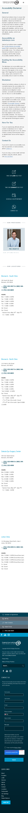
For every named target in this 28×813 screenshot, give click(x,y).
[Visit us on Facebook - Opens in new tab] (1, 635)
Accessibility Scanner (13, 103)
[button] (23, 2)
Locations (4, 789)
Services (3, 780)
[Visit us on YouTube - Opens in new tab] (5, 635)
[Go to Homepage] (11, 643)
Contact (3, 787)
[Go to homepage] (10, 2)
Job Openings (4, 794)
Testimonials (4, 791)
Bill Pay (3, 784)
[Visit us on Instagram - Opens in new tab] (9, 635)
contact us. (9, 148)
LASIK (2, 778)
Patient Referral (5, 798)
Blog (2, 796)
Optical (3, 782)
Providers (3, 775)
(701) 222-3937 (8, 156)
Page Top (5, 802)
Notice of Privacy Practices (8, 661)
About (2, 773)
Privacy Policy (5, 658)
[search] (14, 665)
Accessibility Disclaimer (10, 655)
